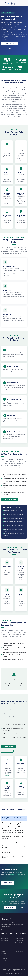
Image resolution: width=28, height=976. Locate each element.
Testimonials (4, 956)
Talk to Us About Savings (9, 499)
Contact (20, 973)
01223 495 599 (14, 874)
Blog (2, 962)
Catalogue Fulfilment (20, 940)
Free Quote (20, 907)
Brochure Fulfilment (19, 938)
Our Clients (3, 953)
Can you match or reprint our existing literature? (12, 846)
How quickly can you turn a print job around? (12, 818)
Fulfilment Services (8, 746)
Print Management (19, 936)
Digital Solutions (8, 10)
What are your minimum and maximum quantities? (12, 837)
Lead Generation (7, 751)
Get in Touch (7, 883)
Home (2, 10)
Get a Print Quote (9, 43)
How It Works (6, 48)
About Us (3, 951)
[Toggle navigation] (25, 3)
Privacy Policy (9, 973)
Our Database (4, 958)
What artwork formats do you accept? (12, 842)
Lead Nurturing (4, 938)
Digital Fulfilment (19, 945)
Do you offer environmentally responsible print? (10, 851)
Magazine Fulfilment (19, 942)
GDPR (15, 973)
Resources (3, 960)
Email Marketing (4, 940)
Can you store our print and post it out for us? (12, 857)
